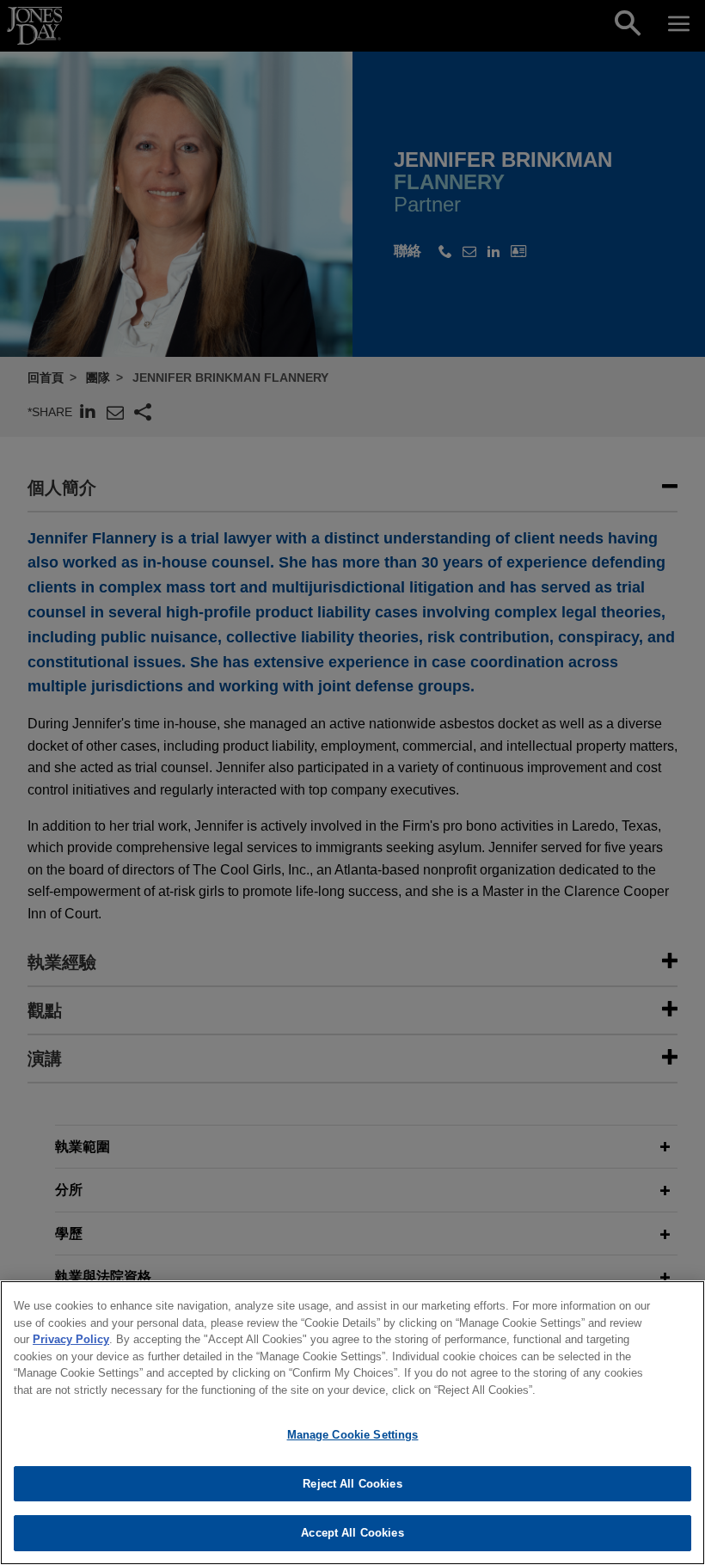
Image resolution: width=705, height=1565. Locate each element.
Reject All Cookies (352, 1483)
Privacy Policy (71, 1339)
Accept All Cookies (352, 1532)
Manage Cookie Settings (353, 1434)
